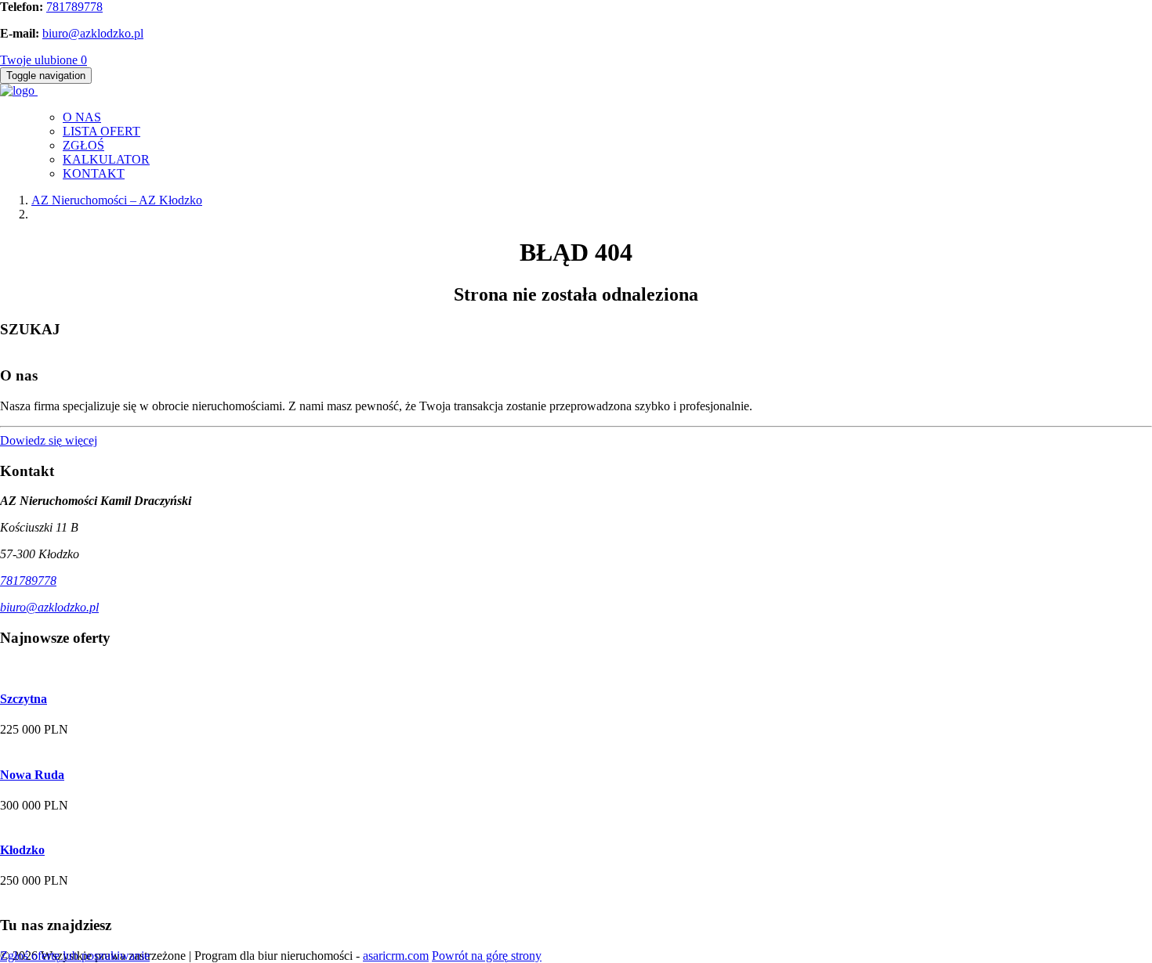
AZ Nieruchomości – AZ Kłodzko (116, 200)
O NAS (82, 117)
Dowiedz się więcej (48, 440)
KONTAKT (94, 173)
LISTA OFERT (101, 131)
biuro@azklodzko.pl (92, 33)
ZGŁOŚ (83, 145)
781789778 (74, 6)
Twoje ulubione (43, 60)
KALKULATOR (106, 159)
